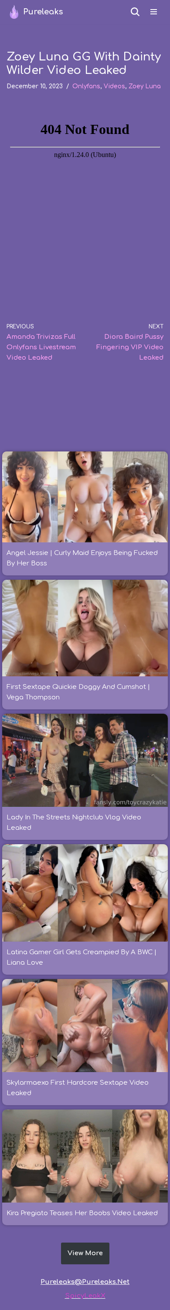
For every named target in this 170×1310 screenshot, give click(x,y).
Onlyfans (86, 86)
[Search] (135, 11)
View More (85, 1253)
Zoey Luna (145, 86)
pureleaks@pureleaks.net (85, 1282)
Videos (114, 86)
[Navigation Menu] (153, 12)
